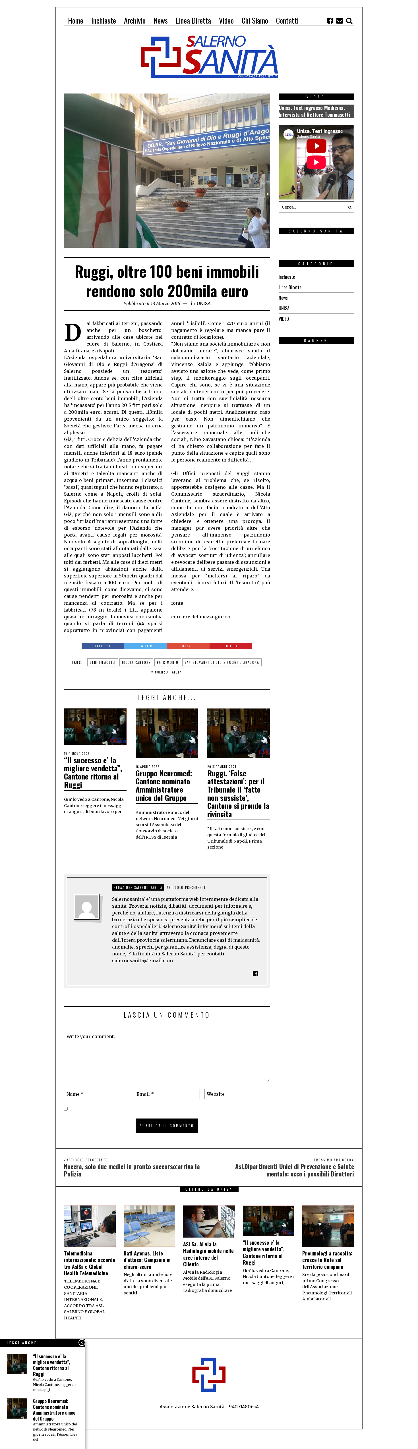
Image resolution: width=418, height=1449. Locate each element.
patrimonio (168, 662)
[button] (348, 207)
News (283, 297)
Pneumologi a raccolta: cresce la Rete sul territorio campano (327, 1260)
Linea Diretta (290, 287)
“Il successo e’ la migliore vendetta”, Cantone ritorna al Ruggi (93, 772)
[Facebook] (330, 20)
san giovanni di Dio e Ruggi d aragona (222, 662)
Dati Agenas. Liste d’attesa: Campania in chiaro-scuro (147, 1260)
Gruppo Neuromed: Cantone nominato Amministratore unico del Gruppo (164, 785)
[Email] (339, 20)
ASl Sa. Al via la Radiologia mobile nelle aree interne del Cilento (208, 1254)
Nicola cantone (136, 662)
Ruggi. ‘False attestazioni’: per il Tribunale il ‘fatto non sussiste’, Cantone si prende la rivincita (238, 793)
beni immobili (103, 662)
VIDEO (284, 318)
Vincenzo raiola (166, 672)
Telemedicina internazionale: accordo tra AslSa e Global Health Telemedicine (89, 1263)
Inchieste (287, 276)
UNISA (203, 303)
